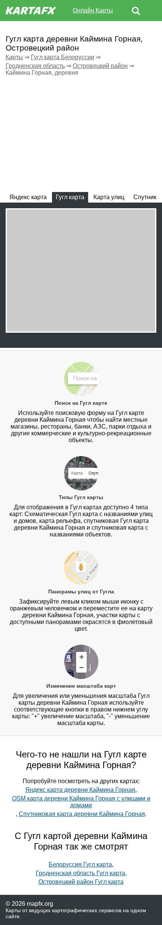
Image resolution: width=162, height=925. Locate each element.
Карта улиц (108, 197)
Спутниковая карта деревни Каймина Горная (82, 814)
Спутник (144, 197)
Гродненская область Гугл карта (80, 873)
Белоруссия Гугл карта (80, 864)
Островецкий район (100, 66)
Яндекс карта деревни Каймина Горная (80, 790)
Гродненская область (35, 66)
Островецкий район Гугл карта (81, 882)
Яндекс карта (28, 197)
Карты (14, 57)
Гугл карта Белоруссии (62, 57)
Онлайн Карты (93, 10)
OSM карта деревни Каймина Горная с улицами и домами (81, 801)
